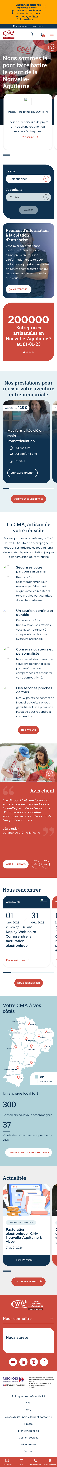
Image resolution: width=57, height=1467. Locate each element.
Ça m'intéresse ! (18, 289)
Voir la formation (24, 474)
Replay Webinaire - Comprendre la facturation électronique (22, 939)
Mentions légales (28, 1430)
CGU (28, 1403)
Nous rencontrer (28, 983)
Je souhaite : (14, 189)
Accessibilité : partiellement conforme (28, 1417)
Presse (28, 1423)
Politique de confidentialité (28, 1396)
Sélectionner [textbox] (18, 179)
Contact (29, 1451)
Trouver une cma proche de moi (28, 1152)
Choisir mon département (30, 26)
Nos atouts (28, 730)
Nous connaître (17, 1318)
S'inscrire (28, 137)
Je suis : (11, 171)
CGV (28, 1410)
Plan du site (28, 1444)
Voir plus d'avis (16, 864)
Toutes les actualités (28, 1281)
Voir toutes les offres (28, 499)
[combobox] (28, 179)
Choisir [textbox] (14, 197)
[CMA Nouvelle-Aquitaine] (9, 34)
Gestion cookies (28, 1437)
